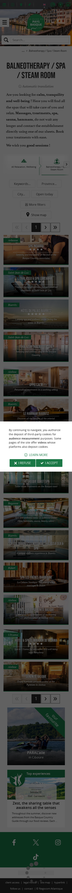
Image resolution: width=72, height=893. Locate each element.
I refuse (24, 463)
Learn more (38, 455)
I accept (51, 463)
